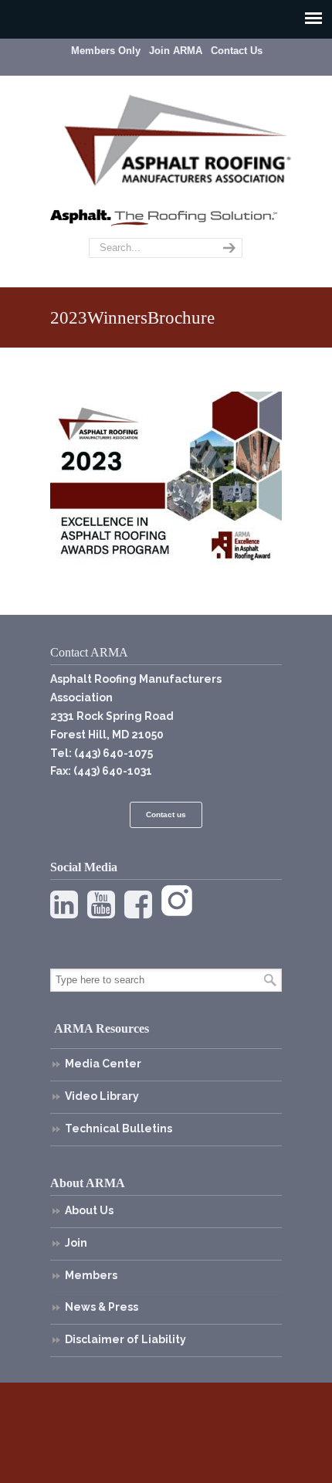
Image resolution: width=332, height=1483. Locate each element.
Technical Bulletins (118, 1128)
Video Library (102, 1096)
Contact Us (237, 50)
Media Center (103, 1063)
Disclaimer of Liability (125, 1339)
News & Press (101, 1307)
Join (76, 1243)
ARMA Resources (101, 1028)
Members (91, 1275)
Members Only (106, 50)
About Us (89, 1210)
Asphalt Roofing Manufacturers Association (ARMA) (177, 138)
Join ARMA (175, 50)
